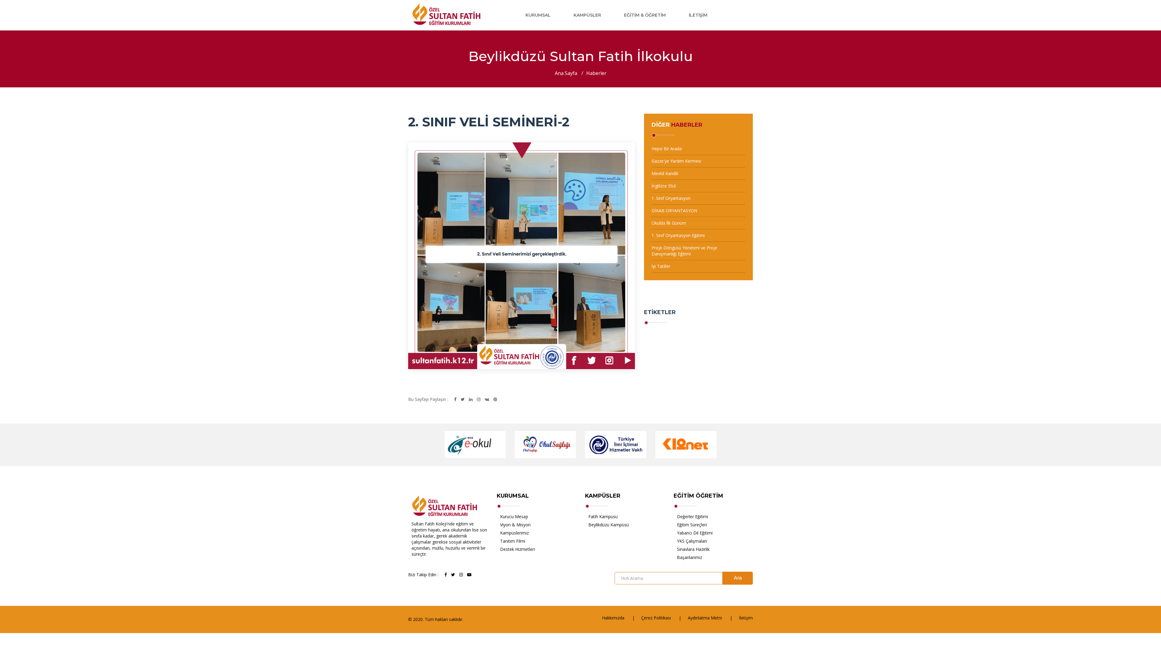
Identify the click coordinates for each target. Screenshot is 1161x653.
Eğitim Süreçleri (692, 525)
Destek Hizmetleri (517, 549)
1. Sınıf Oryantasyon (671, 198)
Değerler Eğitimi (692, 516)
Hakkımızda (613, 618)
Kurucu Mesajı (514, 516)
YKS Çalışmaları (692, 541)
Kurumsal (538, 15)
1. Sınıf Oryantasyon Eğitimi (678, 235)
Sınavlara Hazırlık (693, 549)
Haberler (596, 73)
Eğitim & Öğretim (645, 15)
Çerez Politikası (656, 618)
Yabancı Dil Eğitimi (695, 533)
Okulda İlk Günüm (669, 223)
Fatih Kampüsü (603, 516)
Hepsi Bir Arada (667, 148)
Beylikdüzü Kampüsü (608, 525)
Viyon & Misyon (515, 525)
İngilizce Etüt (664, 186)
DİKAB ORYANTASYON (674, 210)
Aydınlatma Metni (705, 618)
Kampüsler (587, 15)
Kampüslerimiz (514, 533)
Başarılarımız (689, 557)
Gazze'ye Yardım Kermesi (676, 161)
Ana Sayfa (566, 73)
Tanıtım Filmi (512, 541)
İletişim (698, 15)
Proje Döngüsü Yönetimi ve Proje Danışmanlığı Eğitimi (684, 251)
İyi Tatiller (661, 266)
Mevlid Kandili (665, 173)
